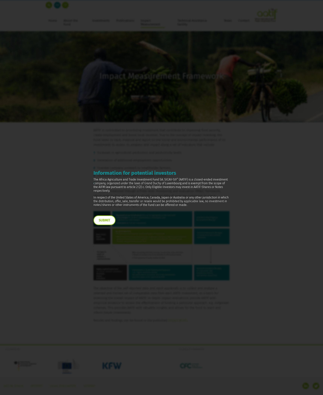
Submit (104, 220)
